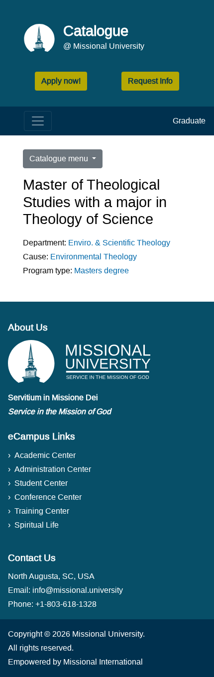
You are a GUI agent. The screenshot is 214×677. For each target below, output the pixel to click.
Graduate (189, 120)
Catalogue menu (59, 158)
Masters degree (101, 270)
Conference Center (48, 497)
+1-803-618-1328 (66, 604)
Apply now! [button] (61, 81)
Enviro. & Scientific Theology (119, 242)
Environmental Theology (93, 256)
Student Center (41, 483)
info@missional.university (77, 590)
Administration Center (52, 469)
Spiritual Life (36, 525)
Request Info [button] (150, 81)
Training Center (41, 511)
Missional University (107, 634)
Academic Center (45, 455)
